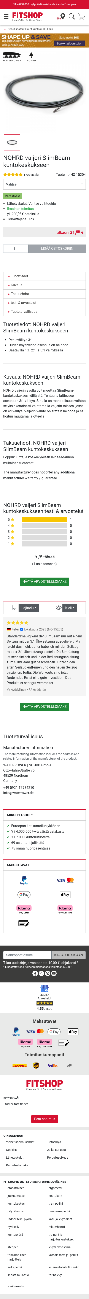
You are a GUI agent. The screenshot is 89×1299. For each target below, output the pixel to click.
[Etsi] (72, 17)
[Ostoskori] (83, 16)
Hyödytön (39, 690)
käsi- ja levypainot (60, 1219)
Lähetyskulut (15, 1157)
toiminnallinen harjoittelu (17, 1257)
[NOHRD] (19, 57)
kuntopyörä (15, 1235)
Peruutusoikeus (57, 1157)
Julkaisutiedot (56, 1150)
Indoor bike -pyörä (20, 1219)
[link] (24, 880)
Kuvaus (16, 285)
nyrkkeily (13, 1227)
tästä (16, 1104)
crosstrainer (16, 1188)
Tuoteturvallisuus (24, 312)
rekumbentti (57, 1227)
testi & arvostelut (23, 303)
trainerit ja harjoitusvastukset (61, 1237)
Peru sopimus (44, 1119)
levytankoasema (60, 1247)
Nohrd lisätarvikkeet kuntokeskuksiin (30, 29)
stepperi (13, 1247)
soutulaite (55, 1196)
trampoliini (56, 1203)
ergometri (55, 1188)
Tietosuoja (54, 1142)
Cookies (11, 1150)
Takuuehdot (20, 294)
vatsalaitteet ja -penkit (63, 1255)
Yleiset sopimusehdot (20, 1142)
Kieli (68, 608)
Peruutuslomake (17, 1165)
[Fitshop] (27, 16)
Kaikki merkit (16, 1286)
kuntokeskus (16, 1203)
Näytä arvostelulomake (44, 582)
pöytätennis (16, 1211)
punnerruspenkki (60, 1211)
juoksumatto (16, 1196)
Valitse (11, 184)
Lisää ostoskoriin (57, 248)
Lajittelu (27, 608)
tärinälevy (55, 1275)
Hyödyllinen (18, 690)
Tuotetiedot (19, 276)
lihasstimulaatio (18, 1275)
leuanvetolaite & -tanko (64, 1267)
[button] (12, 142)
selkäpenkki (15, 1267)
